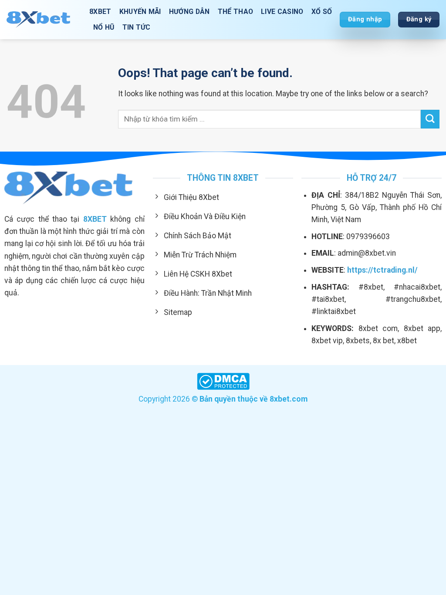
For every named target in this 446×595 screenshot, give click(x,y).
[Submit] (430, 119)
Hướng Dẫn (189, 11)
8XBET (100, 11)
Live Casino (282, 11)
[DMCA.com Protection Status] (223, 380)
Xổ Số (321, 11)
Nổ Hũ (104, 27)
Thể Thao (235, 11)
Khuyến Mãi (140, 11)
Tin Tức (136, 27)
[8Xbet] (41, 19)
